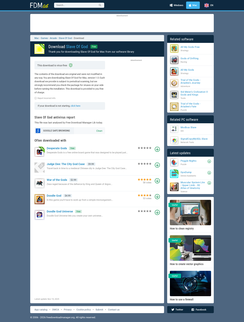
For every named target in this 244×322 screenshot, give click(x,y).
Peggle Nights (188, 160)
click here (75, 105)
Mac (36, 38)
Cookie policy (83, 309)
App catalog (40, 309)
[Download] (209, 161)
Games (44, 38)
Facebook (201, 309)
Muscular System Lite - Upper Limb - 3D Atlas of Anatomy (193, 185)
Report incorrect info (46, 98)
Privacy (68, 309)
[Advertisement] (122, 23)
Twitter (179, 309)
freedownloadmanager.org (60, 317)
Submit (99, 309)
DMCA (55, 309)
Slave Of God (65, 38)
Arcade (53, 38)
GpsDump (186, 172)
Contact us (114, 309)
